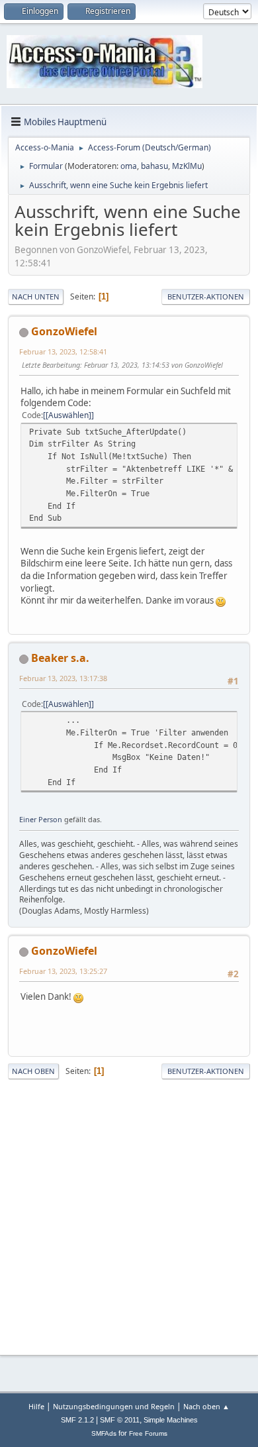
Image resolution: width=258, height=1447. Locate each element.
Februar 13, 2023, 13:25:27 (63, 971)
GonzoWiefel (64, 331)
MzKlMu (187, 166)
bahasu (154, 166)
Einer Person (40, 819)
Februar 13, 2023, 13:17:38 (63, 678)
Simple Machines (171, 1420)
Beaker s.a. (60, 658)
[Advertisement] (129, 1215)
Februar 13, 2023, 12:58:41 (63, 351)
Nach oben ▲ (206, 1406)
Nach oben (33, 1071)
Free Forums (148, 1433)
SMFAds (103, 1433)
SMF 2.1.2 (77, 1420)
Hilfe (36, 1406)
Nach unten (36, 296)
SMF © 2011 (120, 1420)
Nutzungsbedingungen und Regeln (114, 1406)
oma (128, 166)
